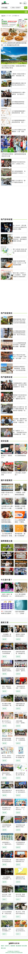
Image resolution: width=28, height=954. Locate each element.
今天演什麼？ (6, 580)
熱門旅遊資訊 (6, 313)
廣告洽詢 (3, 948)
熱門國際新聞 (6, 377)
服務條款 (13, 945)
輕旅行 (4, 899)
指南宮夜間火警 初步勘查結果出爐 (6, 861)
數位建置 (24, 945)
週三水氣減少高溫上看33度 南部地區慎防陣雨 (21, 774)
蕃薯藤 (5, 3)
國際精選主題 (6, 541)
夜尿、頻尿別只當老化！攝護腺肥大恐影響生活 (6, 688)
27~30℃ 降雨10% (12, 15)
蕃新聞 (4, 639)
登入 (21, 3)
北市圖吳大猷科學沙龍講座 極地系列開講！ (20, 757)
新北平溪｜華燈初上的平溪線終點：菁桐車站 (20, 896)
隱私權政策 (19, 945)
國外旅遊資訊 (6, 480)
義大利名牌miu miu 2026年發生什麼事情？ (7, 722)
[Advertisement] (14, 203)
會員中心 (7, 945)
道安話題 (5, 441)
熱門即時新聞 (6, 219)
